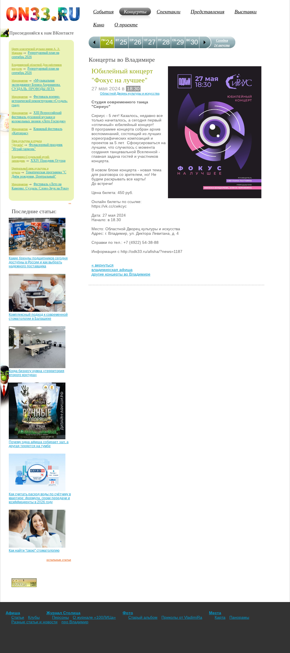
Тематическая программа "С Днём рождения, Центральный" (39, 174)
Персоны (60, 617)
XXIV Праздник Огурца (48, 161)
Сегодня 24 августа (222, 43)
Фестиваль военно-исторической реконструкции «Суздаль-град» (40, 101)
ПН (103, 40)
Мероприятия (20, 80)
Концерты (135, 11)
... (70, 202)
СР (132, 40)
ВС (188, 40)
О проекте (126, 24)
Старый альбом (142, 617)
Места (215, 613)
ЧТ (146, 40)
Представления (207, 11)
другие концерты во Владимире (120, 274)
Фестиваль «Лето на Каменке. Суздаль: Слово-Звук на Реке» (40, 186)
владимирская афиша (112, 269)
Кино (98, 24)
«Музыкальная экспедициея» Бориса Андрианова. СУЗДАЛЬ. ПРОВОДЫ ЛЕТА (36, 84)
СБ (174, 40)
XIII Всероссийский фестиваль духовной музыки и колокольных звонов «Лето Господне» (39, 117)
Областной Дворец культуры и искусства (129, 93)
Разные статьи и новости (34, 622)
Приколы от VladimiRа (181, 617)
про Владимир (74, 622)
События (103, 11)
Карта (220, 617)
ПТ (160, 40)
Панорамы (239, 617)
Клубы (34, 617)
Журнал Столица (63, 613)
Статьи (17, 617)
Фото (128, 613)
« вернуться (102, 265)
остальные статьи (58, 559)
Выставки (245, 11)
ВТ (117, 40)
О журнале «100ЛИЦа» (94, 617)
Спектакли (168, 11)
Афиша (13, 613)
